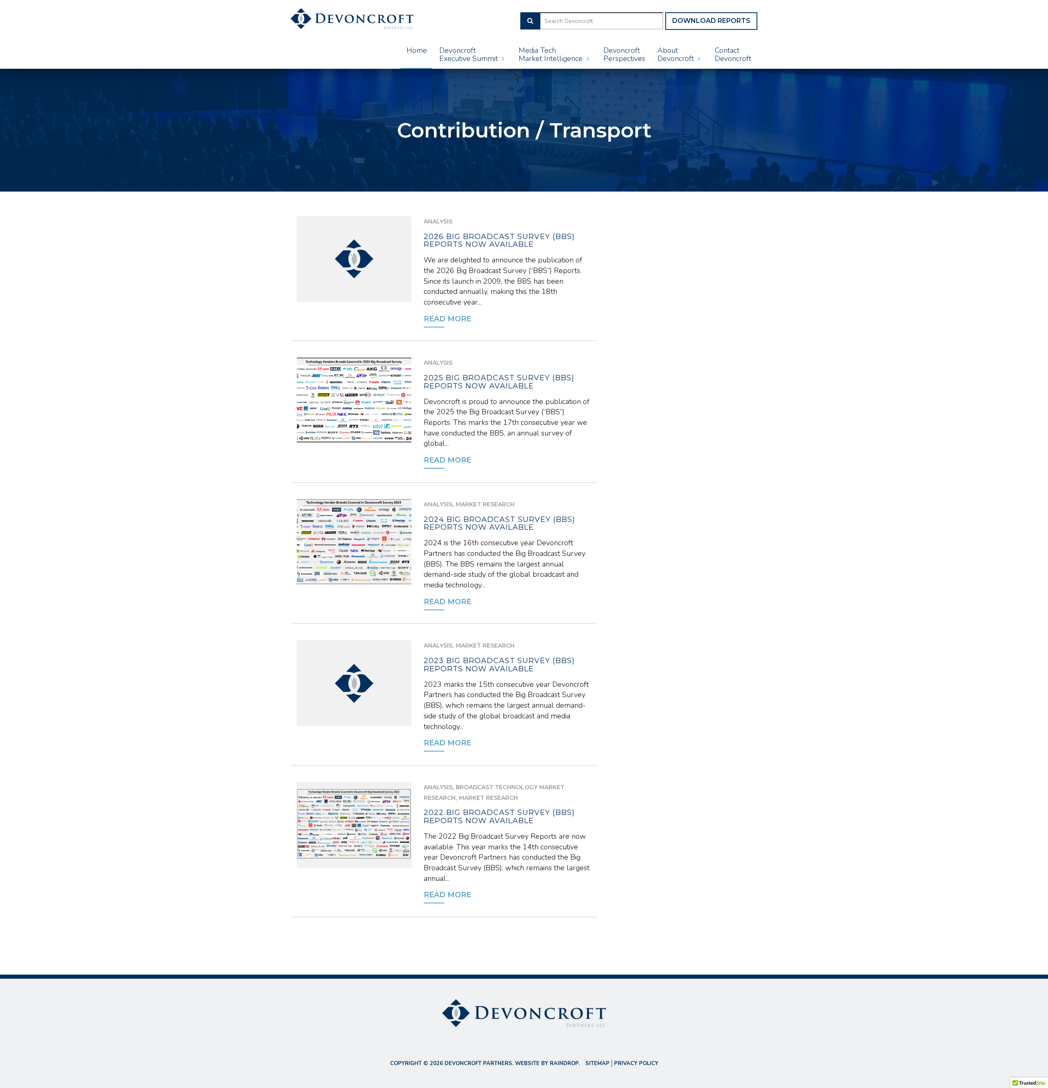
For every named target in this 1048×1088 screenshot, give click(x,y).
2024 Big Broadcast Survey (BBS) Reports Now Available (499, 523)
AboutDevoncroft (676, 54)
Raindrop (564, 1063)
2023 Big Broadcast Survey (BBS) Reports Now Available (499, 664)
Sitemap (597, 1063)
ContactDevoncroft (733, 54)
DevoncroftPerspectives (624, 54)
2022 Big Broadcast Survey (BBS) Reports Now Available (499, 816)
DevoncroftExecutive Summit (469, 54)
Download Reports (711, 21)
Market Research (485, 504)
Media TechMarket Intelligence (552, 54)
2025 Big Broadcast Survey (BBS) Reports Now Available (499, 382)
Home (417, 50)
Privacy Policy (636, 1063)
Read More (447, 318)
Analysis (438, 221)
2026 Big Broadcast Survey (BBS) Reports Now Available (499, 240)
